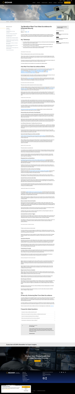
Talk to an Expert (67, 2)
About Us (24, 372)
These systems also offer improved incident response (29, 109)
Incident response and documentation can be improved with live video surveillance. (33, 135)
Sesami (34, 390)
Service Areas (25, 375)
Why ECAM (24, 373)
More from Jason (32, 333)
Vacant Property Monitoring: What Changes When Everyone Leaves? (62, 38)
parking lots (34, 72)
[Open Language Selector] (71, 1)
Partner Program (60, 2)
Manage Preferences (31, 392)
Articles (7, 21)
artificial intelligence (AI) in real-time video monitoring (34, 191)
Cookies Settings (26, 390)
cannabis (26, 71)
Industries (38, 2)
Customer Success (44, 2)
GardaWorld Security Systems (41, 390)
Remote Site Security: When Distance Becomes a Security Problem (62, 43)
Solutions (34, 2)
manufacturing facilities (28, 72)
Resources (50, 2)
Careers (23, 376)
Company (55, 2)
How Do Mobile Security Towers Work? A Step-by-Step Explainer (62, 34)
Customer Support (25, 379)
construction (33, 71)
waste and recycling (40, 71)
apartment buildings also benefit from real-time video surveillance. (39, 170)
